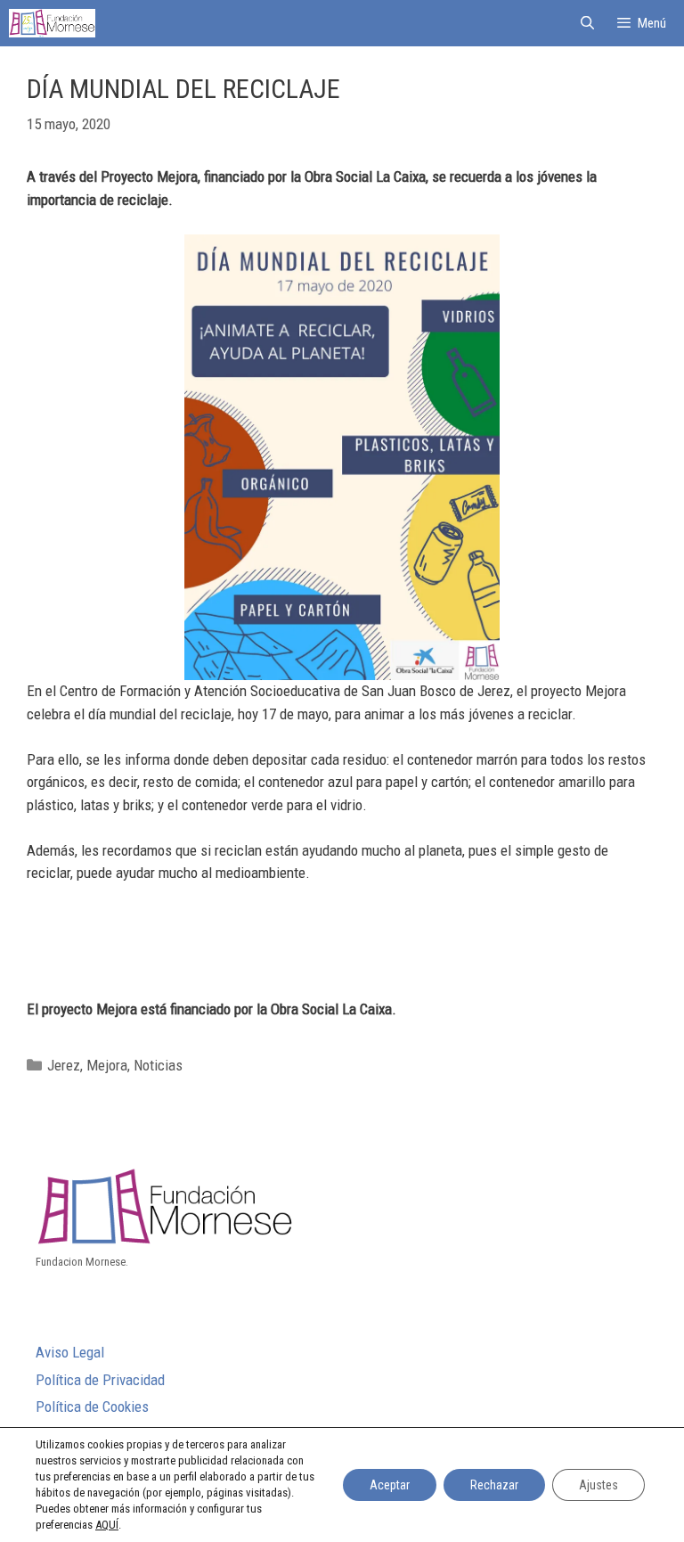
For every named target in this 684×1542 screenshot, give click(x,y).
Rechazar (494, 1485)
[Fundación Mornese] (52, 23)
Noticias (158, 1065)
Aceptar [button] (390, 1485)
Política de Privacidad (100, 1380)
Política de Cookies (92, 1406)
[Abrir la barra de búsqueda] (586, 23)
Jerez (63, 1065)
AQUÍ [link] (106, 1524)
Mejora (106, 1065)
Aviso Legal (70, 1352)
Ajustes (598, 1485)
